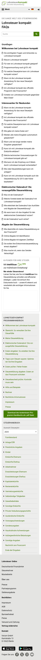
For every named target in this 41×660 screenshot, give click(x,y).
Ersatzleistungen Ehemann (16, 472)
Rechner (8, 392)
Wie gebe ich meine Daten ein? (16, 131)
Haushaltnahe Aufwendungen (17, 530)
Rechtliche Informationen (15, 397)
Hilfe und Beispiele (12, 387)
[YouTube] (32, 654)
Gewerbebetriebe (12, 501)
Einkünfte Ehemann (13, 457)
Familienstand (11, 437)
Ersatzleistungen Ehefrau (15, 477)
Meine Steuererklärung (14, 338)
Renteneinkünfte (11, 486)
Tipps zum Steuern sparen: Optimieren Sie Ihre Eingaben (19, 360)
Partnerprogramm (9, 588)
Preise (4, 618)
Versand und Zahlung (10, 622)
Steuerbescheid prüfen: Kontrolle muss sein (18, 381)
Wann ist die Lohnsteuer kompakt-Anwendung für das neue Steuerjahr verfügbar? (18, 81)
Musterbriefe (7, 574)
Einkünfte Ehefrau (12, 462)
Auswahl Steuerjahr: (12, 428)
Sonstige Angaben (12, 540)
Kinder (7, 452)
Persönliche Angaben (13, 447)
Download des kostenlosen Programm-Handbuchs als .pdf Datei (20, 414)
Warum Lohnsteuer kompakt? (16, 60)
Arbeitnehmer (10, 467)
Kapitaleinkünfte (12, 481)
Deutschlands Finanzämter (13, 566)
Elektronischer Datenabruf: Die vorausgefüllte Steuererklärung (19, 344)
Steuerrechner (7, 570)
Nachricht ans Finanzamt (15, 545)
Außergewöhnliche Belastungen (18, 535)
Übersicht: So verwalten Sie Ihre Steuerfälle (18, 332)
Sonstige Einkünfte (12, 506)
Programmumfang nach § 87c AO (17, 67)
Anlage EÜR (10, 442)
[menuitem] (31, 10)
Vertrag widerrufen (10, 626)
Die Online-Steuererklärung (15, 4)
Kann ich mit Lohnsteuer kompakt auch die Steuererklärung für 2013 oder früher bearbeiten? (21, 179)
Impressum (9, 402)
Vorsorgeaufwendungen (15, 521)
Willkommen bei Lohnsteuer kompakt (20, 325)
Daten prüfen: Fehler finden (16, 367)
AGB (3, 607)
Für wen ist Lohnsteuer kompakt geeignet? (21, 64)
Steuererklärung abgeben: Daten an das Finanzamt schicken (19, 373)
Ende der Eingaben (12, 550)
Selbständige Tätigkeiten (15, 496)
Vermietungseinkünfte (14, 491)
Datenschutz (7, 610)
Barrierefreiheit (8, 614)
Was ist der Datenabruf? (13, 195)
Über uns (5, 579)
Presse (8, 407)
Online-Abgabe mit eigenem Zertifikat (19, 240)
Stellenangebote (8, 592)
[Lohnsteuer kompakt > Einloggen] (38, 10)
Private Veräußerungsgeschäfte (18, 511)
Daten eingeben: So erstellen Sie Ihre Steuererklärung (20, 352)
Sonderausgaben (12, 526)
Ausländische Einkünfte (14, 516)
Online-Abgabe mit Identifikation (17, 236)
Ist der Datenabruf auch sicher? (16, 219)
